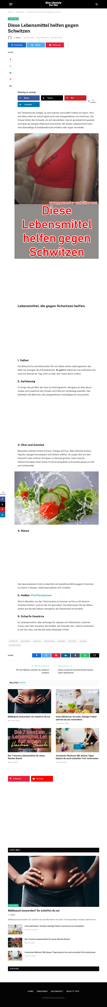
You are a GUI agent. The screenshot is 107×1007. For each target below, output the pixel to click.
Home (31, 991)
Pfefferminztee (41, 595)
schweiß (61, 641)
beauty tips (73, 991)
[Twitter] (10, 66)
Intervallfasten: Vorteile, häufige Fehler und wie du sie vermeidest (76, 718)
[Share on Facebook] (2, 499)
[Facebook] (10, 59)
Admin (18, 38)
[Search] (96, 4)
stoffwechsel (14, 645)
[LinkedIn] (10, 72)
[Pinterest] (10, 79)
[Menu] (11, 4)
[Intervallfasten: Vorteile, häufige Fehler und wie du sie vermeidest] (77, 701)
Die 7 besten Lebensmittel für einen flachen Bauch (26, 757)
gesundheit (25, 641)
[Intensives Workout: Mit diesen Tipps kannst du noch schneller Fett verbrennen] (77, 740)
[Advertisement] (60, 69)
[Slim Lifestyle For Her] (53, 4)
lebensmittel (49, 641)
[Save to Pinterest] (2, 509)
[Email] (10, 85)
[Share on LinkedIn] (2, 514)
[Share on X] (2, 504)
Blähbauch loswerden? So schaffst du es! (29, 717)
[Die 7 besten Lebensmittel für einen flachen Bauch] (29, 740)
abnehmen (13, 19)
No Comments (43, 38)
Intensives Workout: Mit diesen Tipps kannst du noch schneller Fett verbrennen (77, 757)
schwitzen (72, 641)
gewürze (37, 641)
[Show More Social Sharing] (67, 44)
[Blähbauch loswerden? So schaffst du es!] (29, 701)
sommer (83, 641)
